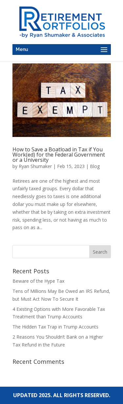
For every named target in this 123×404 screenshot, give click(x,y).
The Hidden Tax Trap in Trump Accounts (55, 327)
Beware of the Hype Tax (38, 281)
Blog (95, 166)
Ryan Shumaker (35, 166)
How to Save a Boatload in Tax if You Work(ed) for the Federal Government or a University (58, 154)
